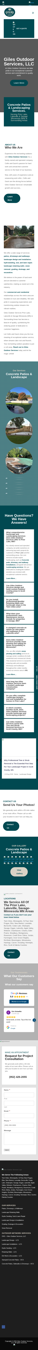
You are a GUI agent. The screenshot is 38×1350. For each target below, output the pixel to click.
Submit (7, 1150)
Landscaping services (14, 567)
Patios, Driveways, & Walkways (12, 1208)
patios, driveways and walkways (17, 256)
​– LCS (12, 1244)
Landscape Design (25, 774)
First (5, 1098)
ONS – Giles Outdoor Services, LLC (14, 1236)
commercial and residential (18, 292)
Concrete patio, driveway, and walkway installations (17, 562)
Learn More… (11, 578)
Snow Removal (7, 1228)
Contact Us (10, 826)
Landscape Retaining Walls (11, 1212)
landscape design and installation (17, 259)
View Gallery (19, 872)
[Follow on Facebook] (3, 1326)
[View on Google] (8, 1012)
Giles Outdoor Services (17, 157)
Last (5, 1107)
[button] (3, 1020)
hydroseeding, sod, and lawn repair (18, 263)
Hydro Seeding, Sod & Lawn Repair (13, 1216)
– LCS (10, 1240)
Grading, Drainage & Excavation (12, 1224)
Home (16, 774)
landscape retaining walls (14, 266)
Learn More (19, 83)
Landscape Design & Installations (13, 1220)
